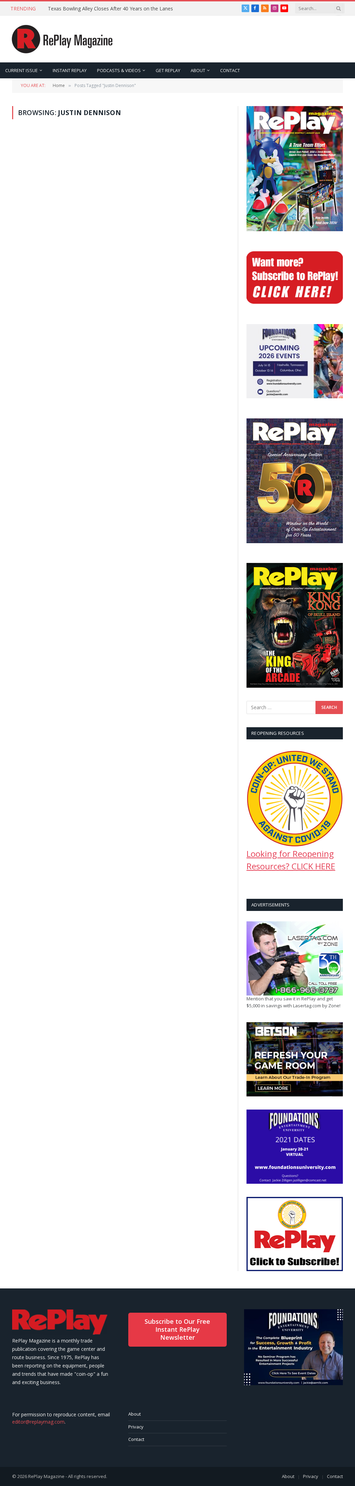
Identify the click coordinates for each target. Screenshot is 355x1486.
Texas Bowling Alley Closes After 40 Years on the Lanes (110, 9)
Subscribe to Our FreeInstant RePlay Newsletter (177, 1329)
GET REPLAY (168, 70)
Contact (136, 1439)
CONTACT (230, 70)
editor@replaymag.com (38, 1421)
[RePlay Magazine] (62, 39)
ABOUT (198, 70)
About (134, 1414)
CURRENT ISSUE (21, 70)
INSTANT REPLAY (70, 70)
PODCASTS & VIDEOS (119, 70)
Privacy (136, 1427)
